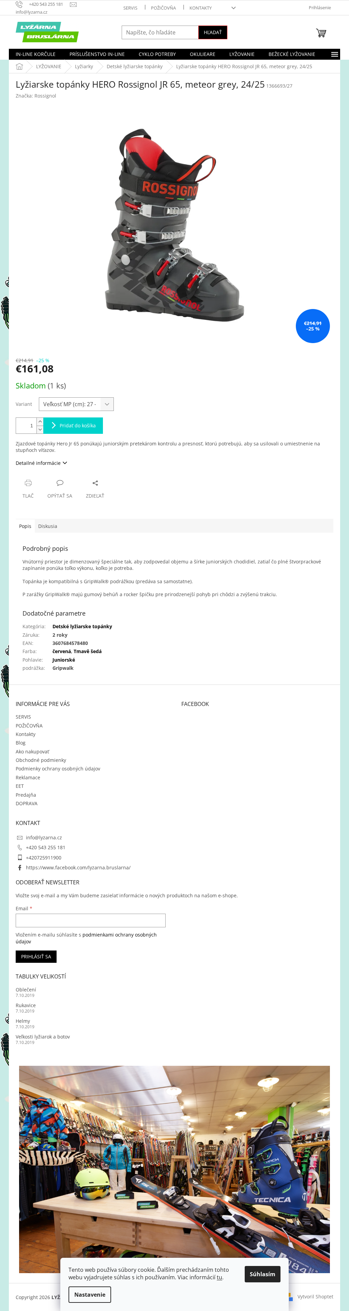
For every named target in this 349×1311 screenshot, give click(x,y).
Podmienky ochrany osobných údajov (58, 768)
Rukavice (26, 1005)
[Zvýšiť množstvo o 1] (39, 422)
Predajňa (26, 795)
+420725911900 (43, 857)
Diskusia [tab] (47, 526)
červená (61, 651)
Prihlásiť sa (36, 956)
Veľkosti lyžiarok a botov (43, 1036)
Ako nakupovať (32, 751)
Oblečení (26, 989)
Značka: (36, 95)
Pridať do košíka (78, 425)
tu (219, 1277)
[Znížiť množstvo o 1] (39, 429)
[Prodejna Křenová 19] (174, 1168)
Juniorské (63, 660)
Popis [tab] (25, 526)
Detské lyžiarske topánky (82, 626)
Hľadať (213, 32)
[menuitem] (35, 54)
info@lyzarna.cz (44, 837)
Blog (21, 742)
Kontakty (200, 8)
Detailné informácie (38, 463)
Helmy (23, 1021)
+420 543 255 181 (45, 847)
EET (20, 786)
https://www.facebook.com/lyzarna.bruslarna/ (78, 867)
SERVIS (130, 8)
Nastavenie (89, 1294)
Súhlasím (262, 1274)
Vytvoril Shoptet (315, 1296)
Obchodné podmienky (41, 760)
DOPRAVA (26, 803)
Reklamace (28, 777)
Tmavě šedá (88, 651)
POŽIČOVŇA (163, 8)
